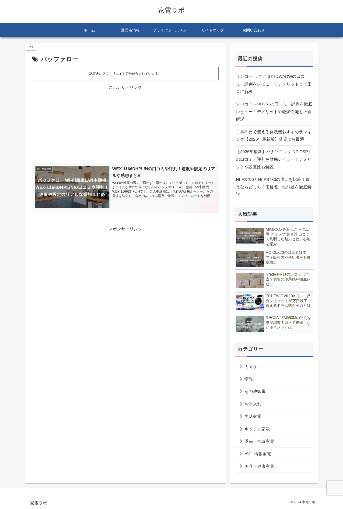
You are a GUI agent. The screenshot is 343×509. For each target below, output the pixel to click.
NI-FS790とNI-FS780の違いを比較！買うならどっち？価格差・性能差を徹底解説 (274, 187)
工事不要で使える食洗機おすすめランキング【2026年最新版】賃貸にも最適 (274, 135)
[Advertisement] (125, 124)
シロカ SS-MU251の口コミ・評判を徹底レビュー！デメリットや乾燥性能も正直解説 (274, 112)
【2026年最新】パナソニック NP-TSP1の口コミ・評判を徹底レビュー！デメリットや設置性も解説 (274, 159)
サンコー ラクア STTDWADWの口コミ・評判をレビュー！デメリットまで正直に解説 (274, 84)
